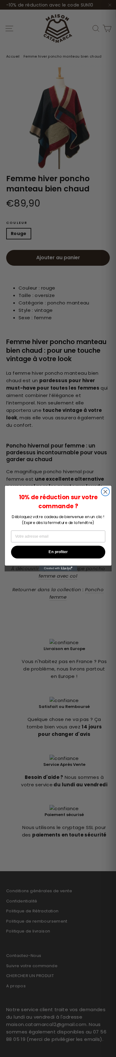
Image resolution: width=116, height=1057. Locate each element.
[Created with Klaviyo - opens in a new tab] (58, 568)
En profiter (58, 552)
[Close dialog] (105, 492)
